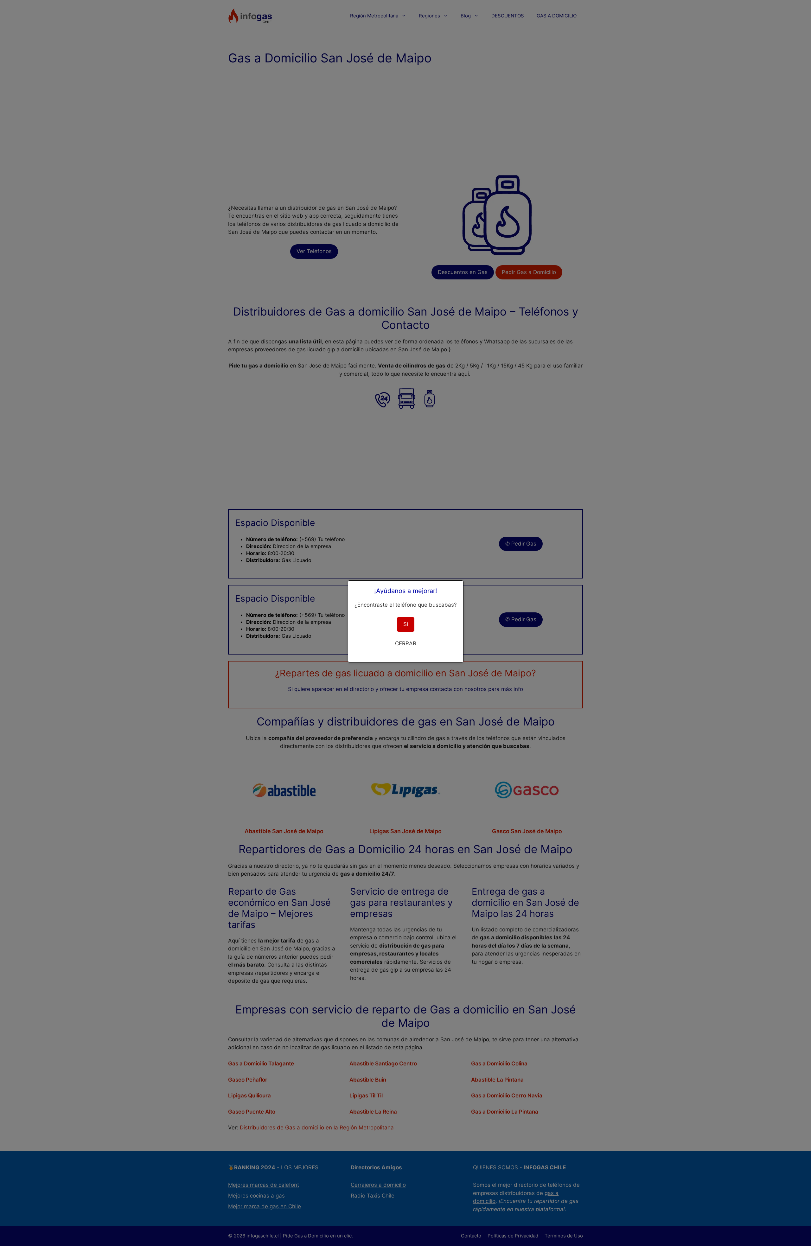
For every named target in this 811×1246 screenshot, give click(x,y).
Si (405, 624)
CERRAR (405, 643)
